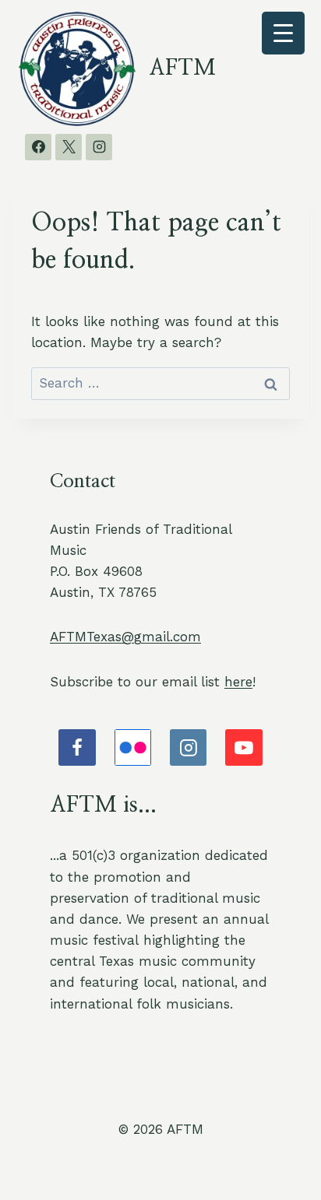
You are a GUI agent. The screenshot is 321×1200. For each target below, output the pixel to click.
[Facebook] (38, 147)
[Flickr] (133, 748)
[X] (68, 147)
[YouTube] (244, 748)
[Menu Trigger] (283, 33)
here (238, 681)
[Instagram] (99, 147)
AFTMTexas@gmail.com (125, 636)
